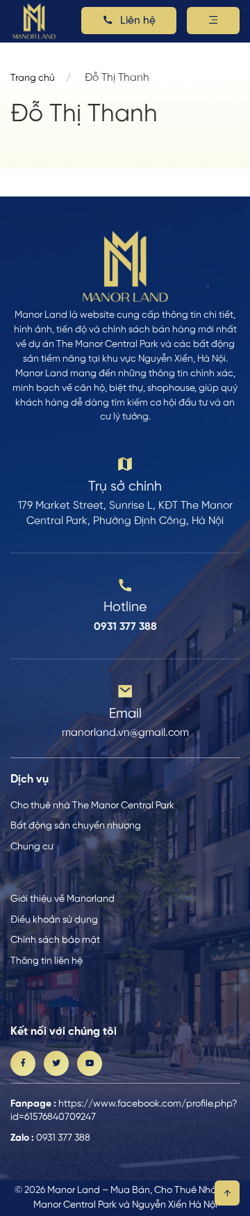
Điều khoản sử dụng (54, 920)
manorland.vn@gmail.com (125, 733)
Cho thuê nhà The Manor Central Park (92, 805)
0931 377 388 (63, 1138)
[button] (213, 20)
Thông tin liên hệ (46, 961)
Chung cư (31, 847)
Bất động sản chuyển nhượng (75, 826)
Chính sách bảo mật (55, 940)
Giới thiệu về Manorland (62, 899)
